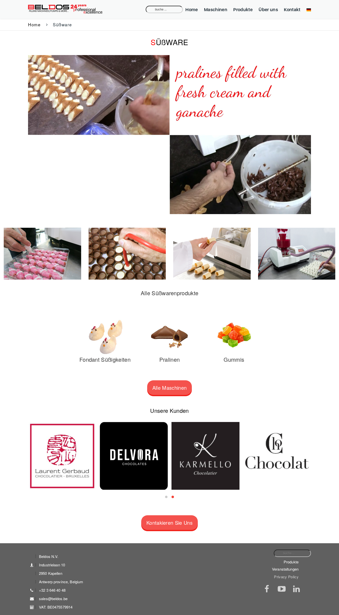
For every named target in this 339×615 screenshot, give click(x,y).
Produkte (243, 9)
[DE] (307, 9)
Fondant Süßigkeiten (105, 359)
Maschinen (215, 9)
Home (191, 9)
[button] (166, 497)
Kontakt (292, 9)
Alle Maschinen (169, 387)
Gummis (234, 359)
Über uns (268, 9)
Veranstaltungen (285, 569)
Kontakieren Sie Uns (169, 522)
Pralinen (169, 359)
